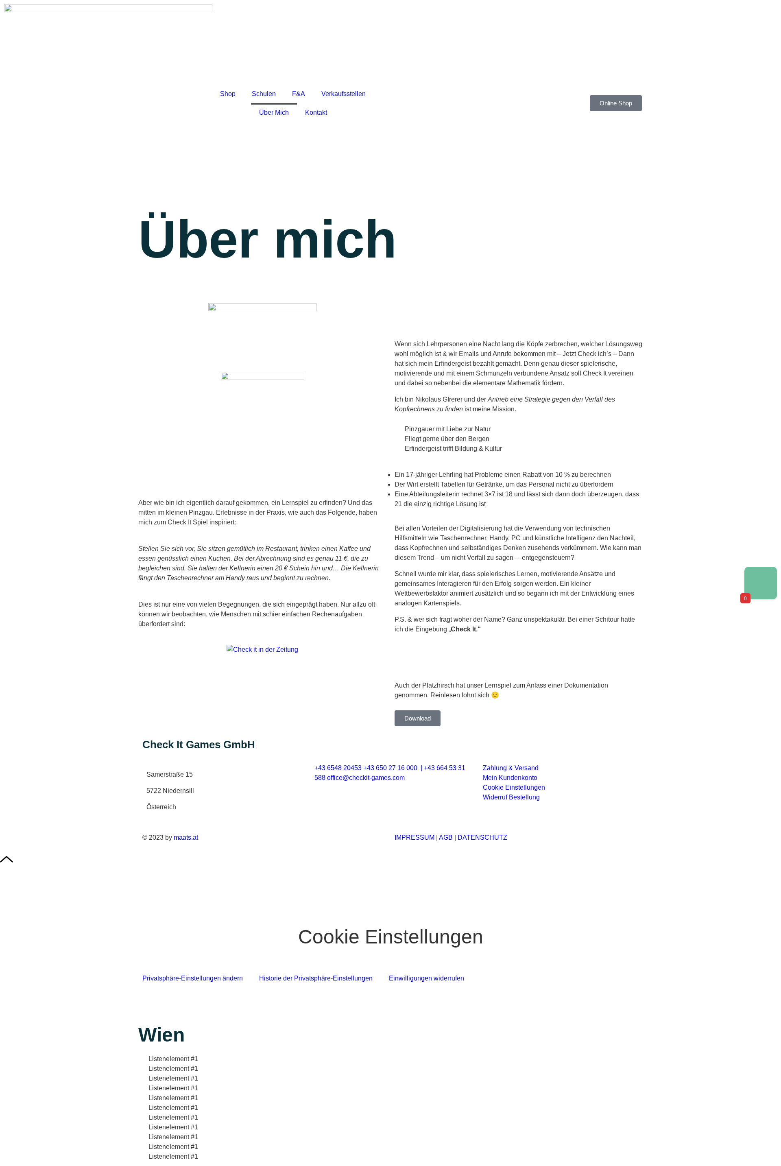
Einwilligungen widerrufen (426, 978)
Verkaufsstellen (343, 93)
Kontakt (316, 112)
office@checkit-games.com (366, 777)
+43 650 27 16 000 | (393, 767)
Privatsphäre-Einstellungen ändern (192, 978)
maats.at (186, 837)
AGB (446, 837)
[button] (262, 363)
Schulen (264, 93)
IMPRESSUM (414, 837)
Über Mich (274, 112)
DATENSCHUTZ (482, 837)
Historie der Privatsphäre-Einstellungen (316, 978)
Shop (228, 93)
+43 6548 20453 (338, 767)
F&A (298, 93)
